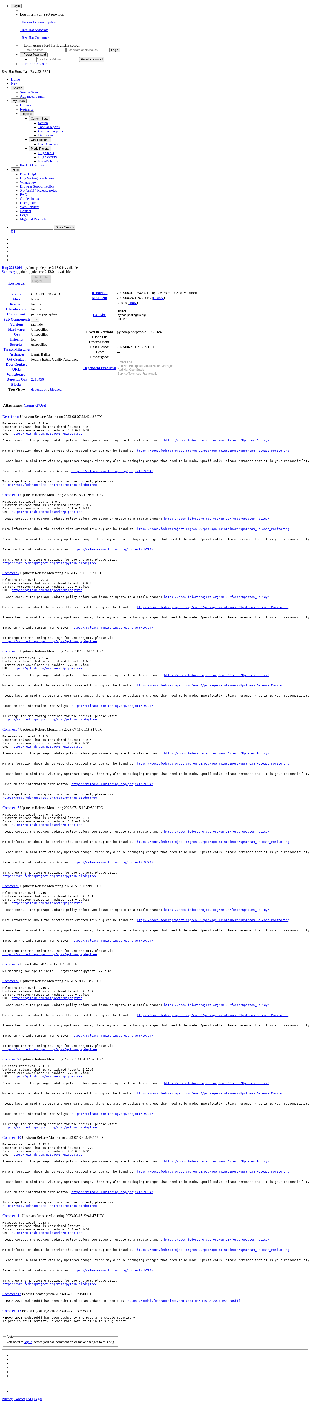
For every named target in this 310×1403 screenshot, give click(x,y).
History (158, 298)
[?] (13, 232)
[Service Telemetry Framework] (145, 374)
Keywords (16, 283)
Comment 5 (10, 808)
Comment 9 (10, 1059)
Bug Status (46, 153)
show (133, 303)
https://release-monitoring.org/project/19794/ (112, 471)
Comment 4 (10, 729)
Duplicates (45, 135)
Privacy (7, 1399)
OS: (17, 334)
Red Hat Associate (34, 30)
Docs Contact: (17, 364)
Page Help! (28, 174)
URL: (16, 369)
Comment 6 (10, 886)
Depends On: (17, 379)
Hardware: (16, 329)
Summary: (9, 272)
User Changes (48, 144)
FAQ (23, 194)
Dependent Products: (99, 368)
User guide (28, 203)
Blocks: (16, 384)
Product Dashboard (34, 165)
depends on (39, 389)
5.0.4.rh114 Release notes (38, 190)
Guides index (29, 199)
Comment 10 (11, 1137)
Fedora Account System (38, 22)
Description (10, 416)
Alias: (16, 299)
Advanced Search (32, 96)
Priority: (16, 339)
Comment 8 (10, 981)
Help (16, 169)
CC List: (99, 315)
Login (16, 6)
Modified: (99, 298)
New (14, 83)
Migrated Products (33, 219)
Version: (16, 324)
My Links (19, 101)
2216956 (37, 379)
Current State (39, 118)
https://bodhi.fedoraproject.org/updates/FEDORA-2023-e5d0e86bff (184, 1300)
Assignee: (17, 354)
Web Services (29, 207)
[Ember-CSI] (145, 362)
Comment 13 (11, 1311)
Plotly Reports (40, 148)
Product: (17, 304)
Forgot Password (34, 54)
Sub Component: (17, 319)
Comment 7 (10, 964)
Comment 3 (10, 651)
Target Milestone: (16, 349)
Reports (27, 114)
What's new (28, 182)
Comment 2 (10, 573)
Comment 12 (11, 1294)
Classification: (16, 309)
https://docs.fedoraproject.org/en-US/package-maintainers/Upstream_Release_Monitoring (213, 450)
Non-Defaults (48, 161)
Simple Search (30, 92)
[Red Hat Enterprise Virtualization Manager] (145, 366)
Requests (26, 109)
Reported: (100, 293)
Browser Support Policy (37, 186)
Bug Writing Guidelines (37, 178)
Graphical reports (50, 131)
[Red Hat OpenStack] (145, 370)
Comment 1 (10, 495)
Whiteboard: (17, 374)
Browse (25, 105)
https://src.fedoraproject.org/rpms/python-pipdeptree (49, 484)
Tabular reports (49, 127)
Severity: (17, 344)
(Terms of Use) (35, 405)
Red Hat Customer (34, 38)
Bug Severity (47, 157)
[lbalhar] (131, 311)
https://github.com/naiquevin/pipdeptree (47, 433)
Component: (16, 314)
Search (17, 88)
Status (16, 294)
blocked (56, 389)
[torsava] (131, 319)
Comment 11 (11, 1216)
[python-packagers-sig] (131, 315)
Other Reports (40, 139)
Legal (24, 215)
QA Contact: (17, 359)
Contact (25, 211)
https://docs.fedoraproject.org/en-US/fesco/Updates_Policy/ (216, 440)
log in (28, 1342)
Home (15, 79)
